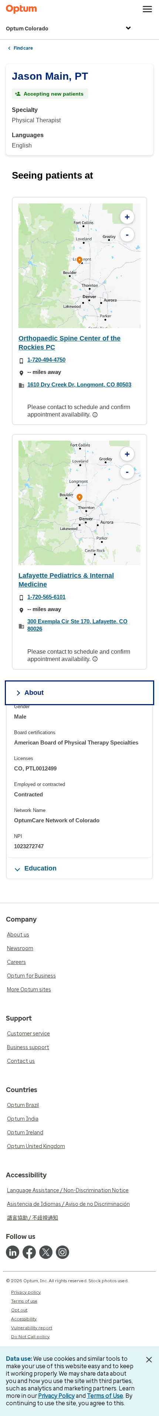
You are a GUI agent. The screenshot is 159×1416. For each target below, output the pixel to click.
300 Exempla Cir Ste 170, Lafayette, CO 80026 (77, 625)
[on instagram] (62, 1252)
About (34, 692)
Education (40, 868)
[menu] (147, 9)
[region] (79, 265)
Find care (23, 48)
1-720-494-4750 (46, 360)
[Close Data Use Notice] (149, 1359)
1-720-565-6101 (46, 597)
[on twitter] (46, 1252)
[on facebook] (29, 1252)
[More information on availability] (96, 415)
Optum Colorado (27, 29)
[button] (79, 261)
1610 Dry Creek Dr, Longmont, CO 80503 (79, 384)
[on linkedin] (12, 1252)
